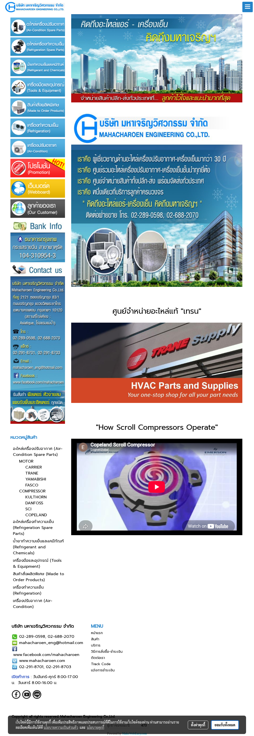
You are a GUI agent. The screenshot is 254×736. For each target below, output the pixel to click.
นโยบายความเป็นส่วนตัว (61, 727)
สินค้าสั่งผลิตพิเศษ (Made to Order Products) (38, 577)
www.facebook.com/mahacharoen (46, 655)
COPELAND (36, 515)
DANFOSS (34, 503)
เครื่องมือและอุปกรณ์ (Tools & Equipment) (37, 563)
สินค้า (95, 639)
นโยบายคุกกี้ (95, 727)
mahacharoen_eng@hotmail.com (51, 643)
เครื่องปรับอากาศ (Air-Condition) (32, 604)
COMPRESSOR (32, 491)
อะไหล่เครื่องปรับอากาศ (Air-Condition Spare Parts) (38, 452)
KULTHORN (36, 497)
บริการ (95, 645)
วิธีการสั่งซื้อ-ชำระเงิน (107, 651)
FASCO (31, 485)
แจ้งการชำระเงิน (103, 670)
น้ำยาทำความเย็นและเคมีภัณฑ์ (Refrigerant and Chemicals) (38, 547)
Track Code (101, 664)
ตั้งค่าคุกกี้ (198, 725)
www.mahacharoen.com (42, 661)
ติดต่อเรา (98, 657)
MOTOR (26, 461)
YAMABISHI (35, 479)
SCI (28, 509)
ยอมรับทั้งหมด (225, 725)
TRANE (31, 473)
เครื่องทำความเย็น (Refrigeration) (28, 590)
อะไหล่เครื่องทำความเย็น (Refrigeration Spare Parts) (33, 528)
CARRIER (33, 467)
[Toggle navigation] (247, 6)
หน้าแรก (97, 633)
